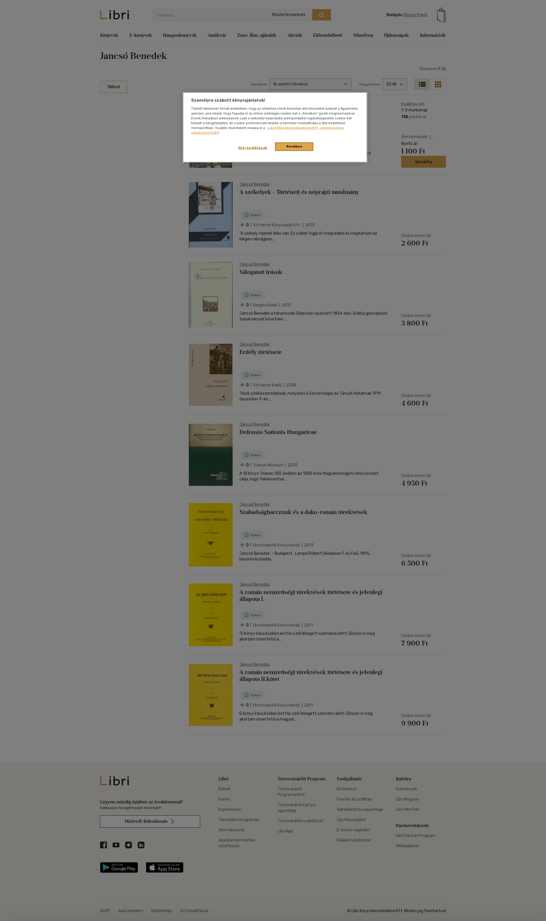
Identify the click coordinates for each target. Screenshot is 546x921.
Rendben (294, 146)
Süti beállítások (252, 148)
